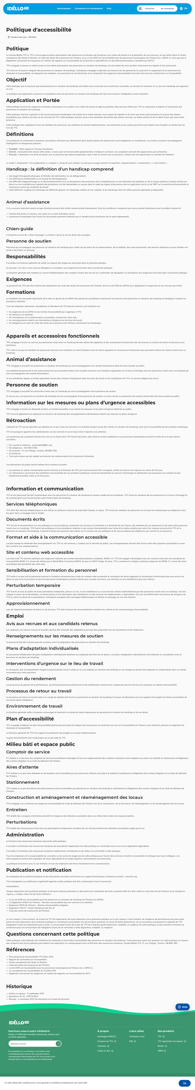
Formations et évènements (89, 8)
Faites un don (107, 1051)
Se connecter (167, 8)
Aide (184, 1007)
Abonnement (64, 8)
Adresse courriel (17, 1045)
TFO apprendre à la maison (170, 1041)
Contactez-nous (136, 1036)
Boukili (170, 1046)
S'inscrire (149, 8)
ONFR (170, 1051)
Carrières (107, 1046)
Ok (184, 1083)
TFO (170, 1036)
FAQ (110, 9)
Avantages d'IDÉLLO (107, 1036)
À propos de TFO (107, 1041)
